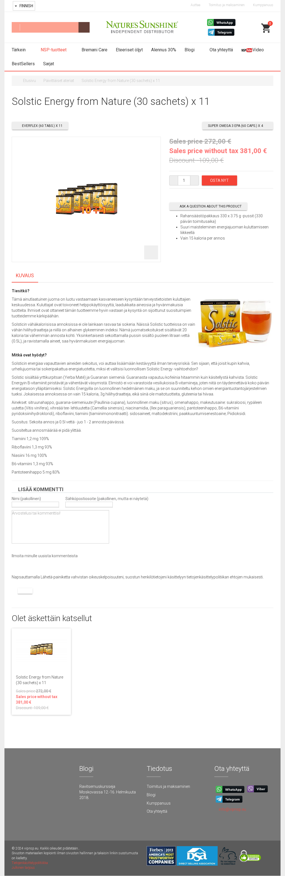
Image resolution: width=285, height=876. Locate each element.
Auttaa (195, 5)
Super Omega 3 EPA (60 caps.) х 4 (235, 126)
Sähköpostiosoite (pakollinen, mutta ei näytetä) (106, 498)
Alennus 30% (163, 49)
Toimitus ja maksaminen (227, 5)
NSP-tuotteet (54, 49)
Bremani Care (94, 49)
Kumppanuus (263, 5)
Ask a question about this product (211, 206)
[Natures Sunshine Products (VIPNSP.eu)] (142, 27)
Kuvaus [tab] (25, 275)
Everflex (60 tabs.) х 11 (42, 126)
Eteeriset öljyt (129, 49)
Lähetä (25, 591)
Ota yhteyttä (221, 49)
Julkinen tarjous (23, 868)
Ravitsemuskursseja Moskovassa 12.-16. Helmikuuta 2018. (107, 792)
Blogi (190, 49)
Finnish (26, 6)
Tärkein (19, 49)
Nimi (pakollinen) (26, 498)
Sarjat (48, 63)
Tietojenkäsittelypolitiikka (30, 863)
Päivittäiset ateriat (58, 80)
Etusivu (29, 80)
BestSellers (23, 63)
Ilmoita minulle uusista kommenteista (45, 556)
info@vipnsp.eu (232, 809)
